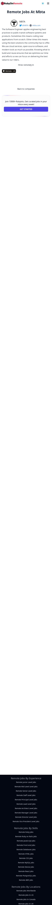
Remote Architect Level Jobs (26, 808)
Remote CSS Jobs (26, 858)
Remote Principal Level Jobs (26, 799)
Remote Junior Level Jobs (26, 782)
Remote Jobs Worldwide (26, 891)
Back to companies (26, 89)
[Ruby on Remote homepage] (11, 3)
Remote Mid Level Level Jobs (26, 786)
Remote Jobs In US (26, 895)
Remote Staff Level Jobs (26, 795)
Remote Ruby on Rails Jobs (26, 836)
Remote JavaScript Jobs (26, 841)
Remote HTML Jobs (26, 854)
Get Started (26, 109)
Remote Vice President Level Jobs (26, 821)
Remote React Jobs (26, 871)
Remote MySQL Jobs (26, 862)
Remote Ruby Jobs (26, 832)
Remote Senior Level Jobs (26, 791)
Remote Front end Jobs (26, 845)
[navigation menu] (42, 3)
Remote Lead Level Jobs (26, 804)
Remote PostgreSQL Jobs (26, 875)
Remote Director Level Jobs (26, 817)
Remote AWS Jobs (26, 880)
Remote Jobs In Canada (26, 899)
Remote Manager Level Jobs (26, 813)
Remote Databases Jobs (26, 849)
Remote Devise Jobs (26, 867)
